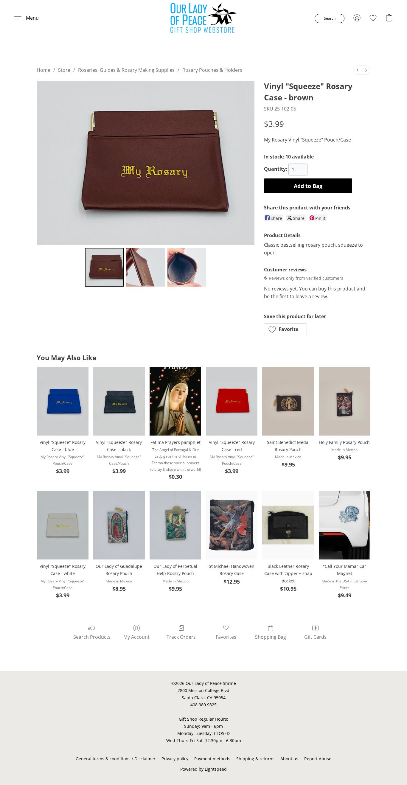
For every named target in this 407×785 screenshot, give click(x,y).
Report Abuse (317, 758)
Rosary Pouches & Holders (212, 70)
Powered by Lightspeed (203, 769)
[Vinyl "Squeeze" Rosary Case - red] (231, 401)
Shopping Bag (270, 637)
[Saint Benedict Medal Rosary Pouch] (288, 401)
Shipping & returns (255, 758)
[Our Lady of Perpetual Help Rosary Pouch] (175, 525)
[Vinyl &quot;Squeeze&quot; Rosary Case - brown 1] (145, 267)
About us (289, 758)
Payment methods (212, 758)
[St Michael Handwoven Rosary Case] (231, 525)
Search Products (92, 637)
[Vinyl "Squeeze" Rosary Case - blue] (62, 401)
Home (43, 70)
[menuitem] (357, 70)
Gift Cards (315, 637)
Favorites (226, 637)
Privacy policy (174, 758)
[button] (203, 18)
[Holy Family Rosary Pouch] (344, 401)
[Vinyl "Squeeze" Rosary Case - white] (62, 525)
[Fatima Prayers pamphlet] (175, 401)
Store (64, 70)
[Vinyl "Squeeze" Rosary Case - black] (119, 401)
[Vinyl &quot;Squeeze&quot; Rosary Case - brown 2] (186, 267)
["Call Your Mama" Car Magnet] (344, 525)
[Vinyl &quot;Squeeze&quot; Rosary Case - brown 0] (104, 267)
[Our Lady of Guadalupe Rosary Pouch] (119, 525)
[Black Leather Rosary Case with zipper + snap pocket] (288, 525)
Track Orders (181, 637)
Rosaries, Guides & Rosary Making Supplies (126, 70)
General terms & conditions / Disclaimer (116, 758)
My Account (136, 637)
